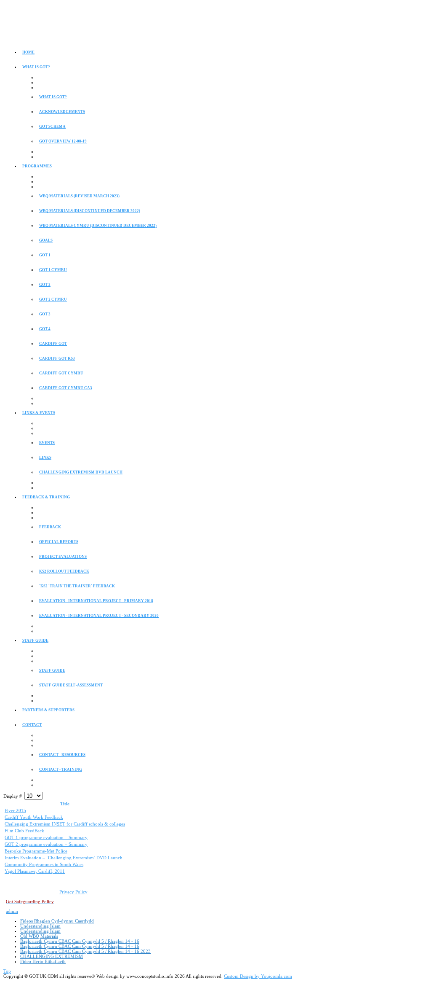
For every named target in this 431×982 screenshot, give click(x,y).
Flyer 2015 (15, 810)
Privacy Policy (73, 891)
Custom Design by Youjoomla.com (258, 976)
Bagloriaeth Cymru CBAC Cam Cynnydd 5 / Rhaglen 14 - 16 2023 (85, 951)
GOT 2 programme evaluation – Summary (46, 844)
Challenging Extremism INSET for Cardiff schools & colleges (65, 823)
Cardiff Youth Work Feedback (34, 817)
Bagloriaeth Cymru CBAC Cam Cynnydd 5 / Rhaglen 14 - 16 (79, 941)
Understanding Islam (40, 925)
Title (64, 803)
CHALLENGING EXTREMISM (51, 956)
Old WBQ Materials (39, 936)
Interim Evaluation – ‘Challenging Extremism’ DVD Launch (63, 857)
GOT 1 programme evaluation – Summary (46, 837)
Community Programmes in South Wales (44, 864)
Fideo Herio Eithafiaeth (43, 961)
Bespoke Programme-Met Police (36, 850)
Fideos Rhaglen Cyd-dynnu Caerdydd (57, 920)
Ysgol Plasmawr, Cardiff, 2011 (35, 871)
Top (7, 971)
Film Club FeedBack (24, 830)
